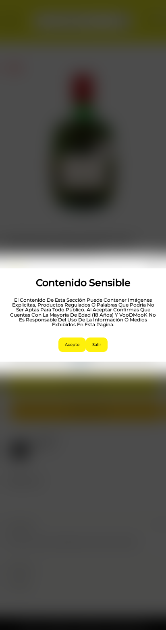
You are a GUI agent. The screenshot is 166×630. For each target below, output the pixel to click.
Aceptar (83, 308)
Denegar (83, 330)
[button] (154, 269)
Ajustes (83, 352)
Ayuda (79, 364)
